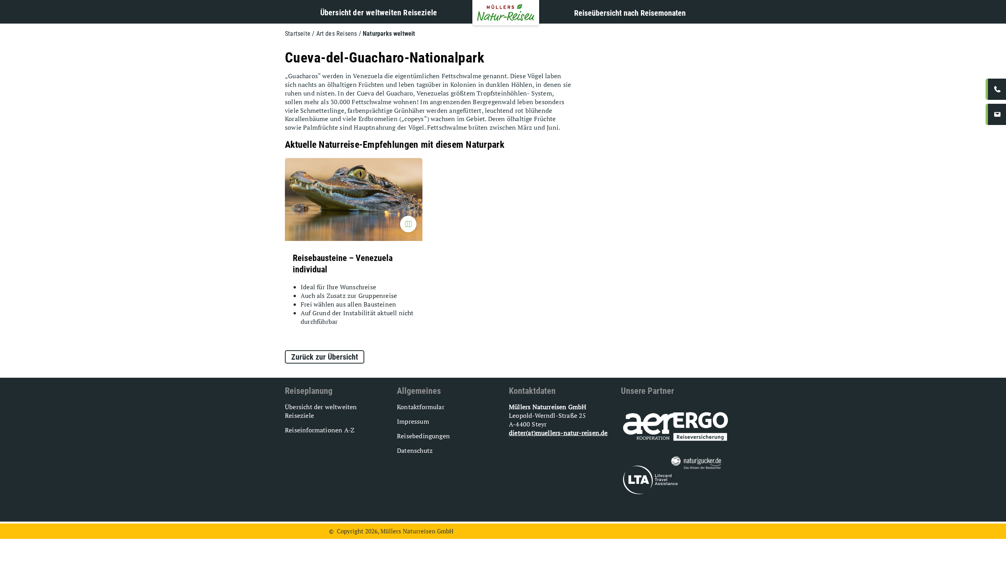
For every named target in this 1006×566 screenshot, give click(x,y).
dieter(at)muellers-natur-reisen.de (558, 432)
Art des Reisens (336, 33)
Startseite (297, 33)
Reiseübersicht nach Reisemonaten (630, 13)
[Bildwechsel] (408, 224)
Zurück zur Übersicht (324, 357)
